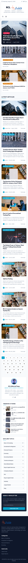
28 (18, 369)
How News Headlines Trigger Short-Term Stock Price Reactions (13, 37)
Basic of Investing (5, 538)
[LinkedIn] (26, 1)
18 (20, 363)
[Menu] (6, 16)
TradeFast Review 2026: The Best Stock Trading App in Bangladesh (13, 63)
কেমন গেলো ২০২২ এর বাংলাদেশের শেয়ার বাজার (17, 413)
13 (23, 360)
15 (7, 363)
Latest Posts (4, 551)
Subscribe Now (14, 508)
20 (5, 366)
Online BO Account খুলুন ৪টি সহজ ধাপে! (18, 408)
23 (18, 366)
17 (16, 363)
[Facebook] (21, 1)
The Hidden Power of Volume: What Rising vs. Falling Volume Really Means (13, 246)
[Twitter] (23, 1)
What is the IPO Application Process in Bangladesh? (17, 424)
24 (22, 366)
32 (16, 372)
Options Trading (8, 279)
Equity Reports (4, 553)
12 (19, 360)
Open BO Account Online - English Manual (17, 430)
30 (7, 372)
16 (12, 363)
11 (15, 360)
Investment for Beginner (7, 540)
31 (11, 372)
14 (3, 363)
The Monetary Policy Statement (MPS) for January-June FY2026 (14, 87)
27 (14, 369)
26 (9, 369)
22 (14, 366)
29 (22, 369)
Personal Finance (5, 542)
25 (5, 369)
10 (11, 360)
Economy (3, 545)
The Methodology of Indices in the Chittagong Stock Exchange (13, 341)
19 (24, 363)
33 (20, 372)
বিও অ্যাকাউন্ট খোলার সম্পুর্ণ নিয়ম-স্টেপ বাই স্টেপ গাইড (18, 419)
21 (9, 366)
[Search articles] (2, 16)
